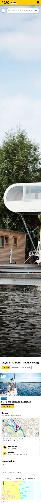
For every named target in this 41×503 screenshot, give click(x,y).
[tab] (6, 367)
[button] (36, 10)
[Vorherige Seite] (3, 10)
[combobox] (22, 10)
